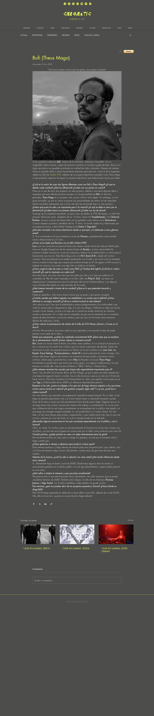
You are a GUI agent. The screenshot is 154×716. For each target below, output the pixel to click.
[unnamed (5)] (86, 4)
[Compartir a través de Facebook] (33, 504)
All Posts (23, 35)
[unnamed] (90, 4)
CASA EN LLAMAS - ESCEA (76, 548)
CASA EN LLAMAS (91, 35)
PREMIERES (52, 35)
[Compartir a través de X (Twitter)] (39, 504)
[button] (130, 35)
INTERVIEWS (37, 35)
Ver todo (131, 520)
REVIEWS (66, 35)
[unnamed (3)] (73, 4)
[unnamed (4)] (69, 4)
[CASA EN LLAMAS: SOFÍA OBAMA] (116, 534)
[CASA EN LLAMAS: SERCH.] (38, 534)
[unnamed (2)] (65, 4)
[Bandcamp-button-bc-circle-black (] (77, 4)
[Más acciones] (120, 51)
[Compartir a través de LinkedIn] (45, 504)
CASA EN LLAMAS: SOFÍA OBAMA (114, 550)
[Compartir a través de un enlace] (51, 504)
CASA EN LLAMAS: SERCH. (37, 548)
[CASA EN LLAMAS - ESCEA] (77, 534)
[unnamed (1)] (81, 4)
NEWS (76, 35)
